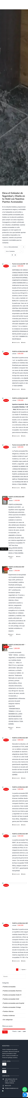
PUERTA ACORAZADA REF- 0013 (17, 497)
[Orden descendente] (23, 246)
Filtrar (5, 1032)
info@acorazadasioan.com (11, 1088)
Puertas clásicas (8, 1011)
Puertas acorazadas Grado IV (12, 995)
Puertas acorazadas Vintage (12, 1007)
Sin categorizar (8, 1020)
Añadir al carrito (16, 342)
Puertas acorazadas (9, 987)
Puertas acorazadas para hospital (13, 1003)
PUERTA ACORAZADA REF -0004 (16, 568)
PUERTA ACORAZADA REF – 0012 (17, 645)
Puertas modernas (9, 1015)
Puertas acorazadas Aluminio (12, 991)
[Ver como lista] (15, 255)
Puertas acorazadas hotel (11, 999)
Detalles (23, 342)
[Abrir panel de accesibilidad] (24, 1094)
